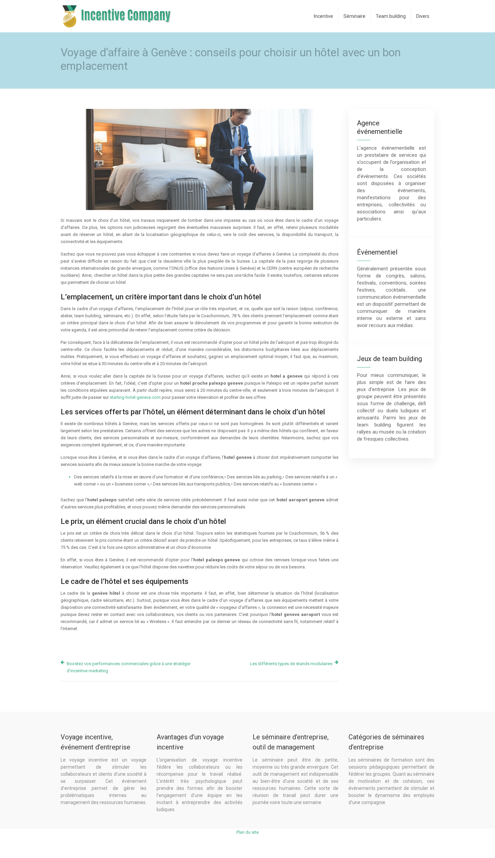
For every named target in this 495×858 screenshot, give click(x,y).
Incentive (323, 16)
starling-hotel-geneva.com (135, 397)
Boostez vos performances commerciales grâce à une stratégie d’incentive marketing (128, 667)
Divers (422, 16)
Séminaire (354, 16)
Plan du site (247, 832)
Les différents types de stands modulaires (291, 663)
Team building (391, 16)
